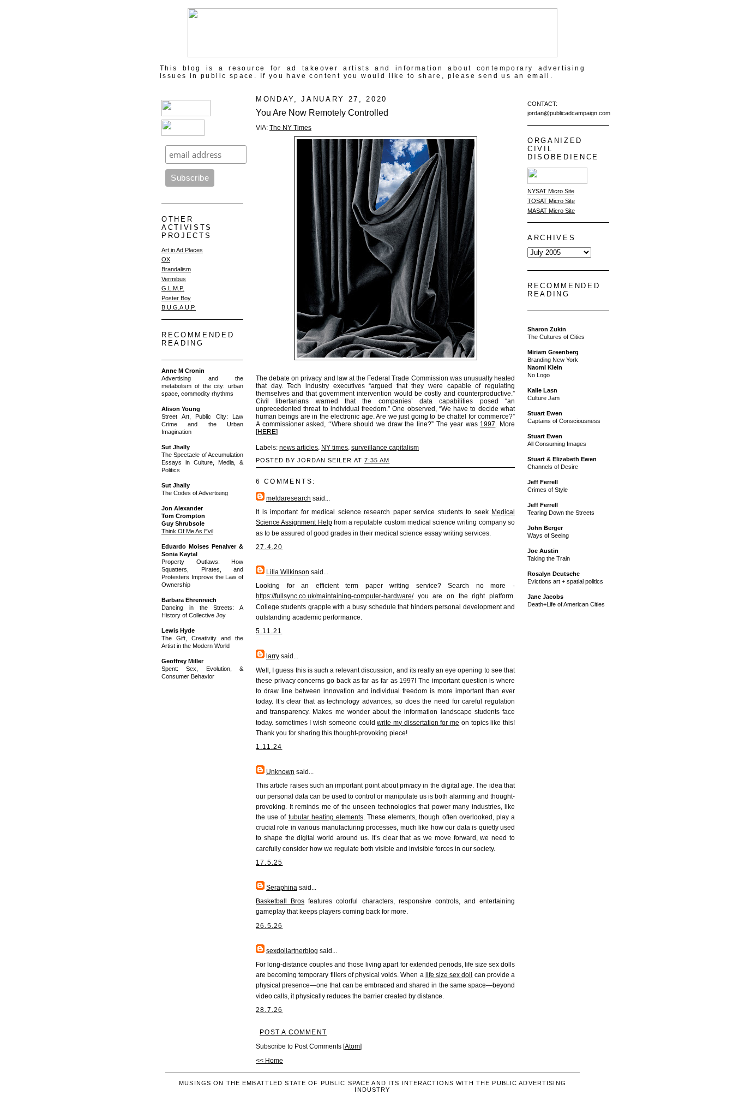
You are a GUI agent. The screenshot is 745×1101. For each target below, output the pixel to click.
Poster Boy (176, 298)
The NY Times (290, 128)
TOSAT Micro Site (551, 201)
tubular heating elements (326, 817)
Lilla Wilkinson (287, 572)
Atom (352, 1046)
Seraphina (281, 887)
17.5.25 (269, 862)
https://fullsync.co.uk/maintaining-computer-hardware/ (334, 596)
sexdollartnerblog (292, 951)
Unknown (280, 772)
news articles (298, 447)
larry (272, 656)
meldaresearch (288, 498)
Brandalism (176, 269)
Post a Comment (293, 1032)
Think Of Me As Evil (187, 531)
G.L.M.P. (172, 288)
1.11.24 (269, 747)
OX (165, 259)
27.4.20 (269, 547)
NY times (334, 447)
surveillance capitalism (385, 447)
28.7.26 (269, 1010)
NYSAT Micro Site (550, 191)
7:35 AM (376, 460)
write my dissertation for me (418, 723)
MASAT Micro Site (551, 210)
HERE (266, 432)
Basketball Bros (280, 901)
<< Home (269, 1060)
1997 (487, 424)
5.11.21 (269, 631)
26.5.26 (269, 926)
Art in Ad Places (182, 250)
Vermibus (173, 279)
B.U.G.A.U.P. (178, 307)
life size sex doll (449, 975)
